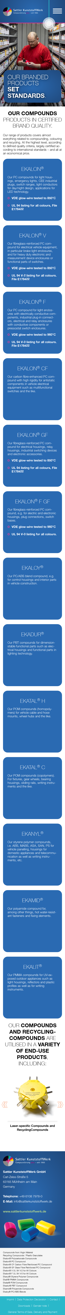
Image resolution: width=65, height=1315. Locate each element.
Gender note (40, 1306)
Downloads (24, 1306)
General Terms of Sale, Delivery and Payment (32, 1312)
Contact (54, 1299)
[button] (5, 1104)
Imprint (10, 1299)
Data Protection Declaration (31, 1299)
